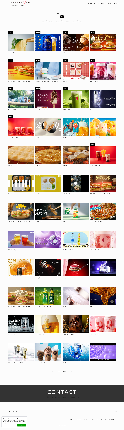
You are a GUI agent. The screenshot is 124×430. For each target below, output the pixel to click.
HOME (9, 411)
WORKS (15, 411)
